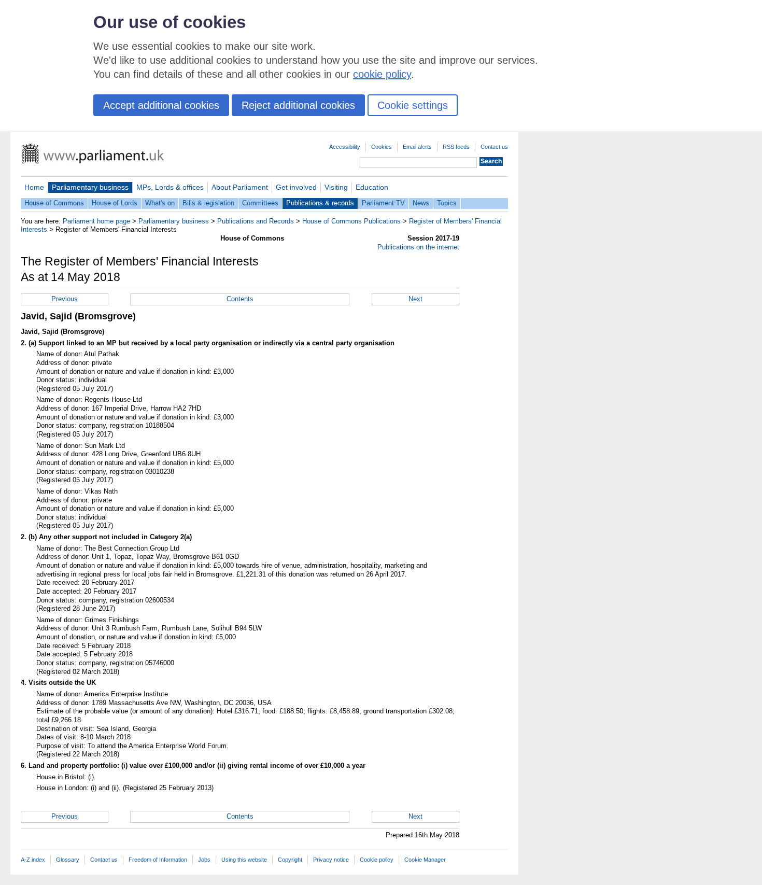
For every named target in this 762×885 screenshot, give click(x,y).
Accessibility (344, 147)
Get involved (296, 187)
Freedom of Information (158, 859)
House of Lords (114, 203)
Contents (240, 299)
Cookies (381, 147)
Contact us (494, 147)
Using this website (244, 859)
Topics (447, 203)
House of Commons (54, 203)
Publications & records (320, 203)
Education (372, 187)
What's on (160, 203)
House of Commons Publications (351, 221)
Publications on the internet (418, 247)
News (421, 203)
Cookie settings (412, 105)
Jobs (204, 859)
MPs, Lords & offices (170, 187)
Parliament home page (96, 221)
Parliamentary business (90, 187)
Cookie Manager (425, 859)
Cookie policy (376, 859)
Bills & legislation (208, 203)
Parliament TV (383, 203)
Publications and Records (255, 221)
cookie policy (382, 74)
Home (34, 187)
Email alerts (417, 147)
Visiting (336, 187)
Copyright (290, 859)
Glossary (67, 859)
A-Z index (33, 859)
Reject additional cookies (298, 105)
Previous (64, 299)
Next (415, 299)
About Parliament (239, 187)
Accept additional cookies (161, 105)
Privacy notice (331, 859)
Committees (260, 203)
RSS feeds (456, 147)
